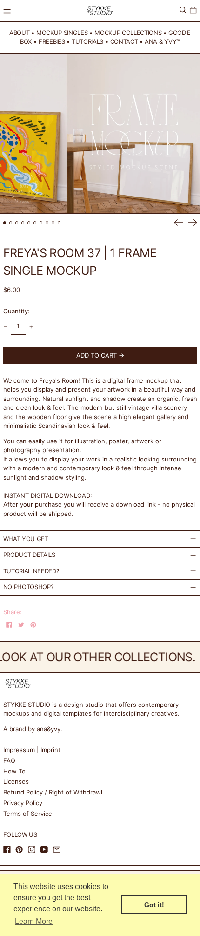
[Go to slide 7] (41, 222)
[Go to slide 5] (29, 222)
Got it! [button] (154, 905)
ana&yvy (48, 729)
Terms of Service (27, 813)
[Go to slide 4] (23, 222)
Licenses (16, 781)
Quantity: (16, 311)
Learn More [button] (34, 921)
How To (14, 771)
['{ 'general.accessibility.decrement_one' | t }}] (5, 327)
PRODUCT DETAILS (29, 554)
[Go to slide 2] (11, 222)
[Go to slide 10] (59, 222)
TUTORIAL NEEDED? (31, 571)
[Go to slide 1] (5, 222)
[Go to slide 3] (17, 222)
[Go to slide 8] (47, 222)
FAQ (9, 760)
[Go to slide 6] (35, 222)
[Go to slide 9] (53, 222)
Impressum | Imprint (31, 749)
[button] (183, 10)
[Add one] (31, 327)
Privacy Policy (22, 803)
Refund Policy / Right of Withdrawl (52, 792)
